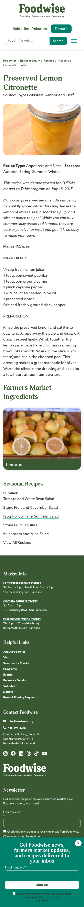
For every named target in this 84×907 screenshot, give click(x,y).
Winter (54, 172)
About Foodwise (14, 651)
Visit (6, 657)
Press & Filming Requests (20, 697)
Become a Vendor (15, 680)
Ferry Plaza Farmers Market (22, 583)
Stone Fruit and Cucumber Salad (30, 508)
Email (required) (12, 814)
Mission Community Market (22, 618)
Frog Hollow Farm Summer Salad (31, 516)
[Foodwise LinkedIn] (21, 754)
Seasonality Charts (16, 663)
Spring (24, 172)
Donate (61, 29)
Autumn (10, 172)
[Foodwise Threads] (29, 755)
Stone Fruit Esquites (20, 525)
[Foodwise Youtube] (44, 754)
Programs (10, 669)
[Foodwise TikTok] (36, 754)
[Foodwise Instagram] (5, 754)
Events (7, 674)
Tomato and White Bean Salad (28, 499)
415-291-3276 (17, 728)
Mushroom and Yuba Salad (26, 534)
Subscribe (21, 28)
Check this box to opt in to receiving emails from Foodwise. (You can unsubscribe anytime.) (43, 897)
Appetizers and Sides (44, 166)
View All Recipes (17, 543)
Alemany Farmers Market (20, 601)
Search (58, 41)
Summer (39, 172)
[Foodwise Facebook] (13, 754)
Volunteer (40, 28)
